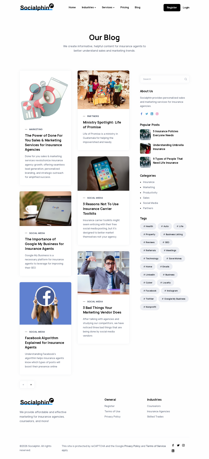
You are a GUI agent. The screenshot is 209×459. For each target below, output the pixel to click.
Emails (165, 266)
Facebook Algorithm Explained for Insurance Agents (44, 343)
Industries (88, 7)
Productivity (150, 192)
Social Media (95, 197)
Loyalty (167, 282)
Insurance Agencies (158, 411)
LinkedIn (150, 274)
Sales (146, 197)
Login (186, 7)
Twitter (150, 298)
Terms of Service (156, 446)
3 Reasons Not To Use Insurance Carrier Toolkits (101, 209)
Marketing (36, 129)
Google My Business (174, 298)
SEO (167, 242)
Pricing (124, 7)
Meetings (171, 250)
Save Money (175, 258)
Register (172, 7)
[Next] (31, 384)
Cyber (149, 282)
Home (72, 7)
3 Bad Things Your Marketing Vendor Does (102, 310)
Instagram (172, 290)
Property (150, 234)
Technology (152, 258)
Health (149, 226)
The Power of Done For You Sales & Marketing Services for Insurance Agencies (44, 142)
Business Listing (174, 234)
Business (169, 274)
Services (107, 7)
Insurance (149, 182)
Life (181, 226)
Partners (93, 116)
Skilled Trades (155, 416)
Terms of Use (112, 411)
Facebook (151, 290)
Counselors (154, 406)
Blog (137, 7)
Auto (166, 226)
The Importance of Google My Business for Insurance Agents (44, 244)
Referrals (151, 250)
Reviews (150, 242)
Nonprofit (151, 306)
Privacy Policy (112, 416)
